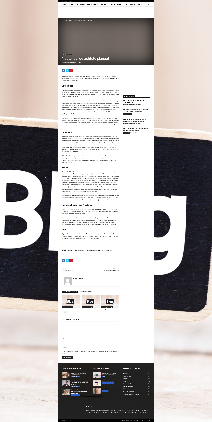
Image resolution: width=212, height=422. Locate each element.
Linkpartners (136, 420)
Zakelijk (139, 4)
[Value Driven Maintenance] (97, 383)
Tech (126, 4)
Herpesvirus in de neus (108, 389)
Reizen (113, 4)
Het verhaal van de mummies (111, 270)
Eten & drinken (80, 4)
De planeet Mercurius (67, 270)
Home (64, 4)
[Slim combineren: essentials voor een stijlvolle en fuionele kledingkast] (66, 392)
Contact (70, 1)
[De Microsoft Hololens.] (71, 301)
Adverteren (64, 1)
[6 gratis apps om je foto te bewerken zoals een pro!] (97, 375)
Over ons (143, 420)
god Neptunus (70, 250)
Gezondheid (104, 4)
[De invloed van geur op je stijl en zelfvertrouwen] (66, 375)
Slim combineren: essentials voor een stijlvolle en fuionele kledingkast (79, 391)
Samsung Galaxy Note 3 (87, 309)
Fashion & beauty (92, 4)
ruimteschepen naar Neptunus (105, 250)
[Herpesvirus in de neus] (97, 391)
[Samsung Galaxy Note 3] (91, 301)
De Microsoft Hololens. (67, 309)
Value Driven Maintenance (109, 381)
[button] (148, 4)
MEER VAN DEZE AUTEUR (86, 292)
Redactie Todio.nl (68, 62)
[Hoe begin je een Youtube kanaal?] (110, 301)
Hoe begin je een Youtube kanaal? (109, 309)
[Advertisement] (120, 12)
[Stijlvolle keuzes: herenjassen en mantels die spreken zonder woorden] (66, 383)
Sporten (119, 4)
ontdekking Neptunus (92, 250)
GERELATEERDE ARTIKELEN (70, 292)
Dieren (71, 4)
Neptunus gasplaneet (80, 250)
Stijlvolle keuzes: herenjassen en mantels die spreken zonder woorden (79, 382)
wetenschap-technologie (72, 20)
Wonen (132, 4)
